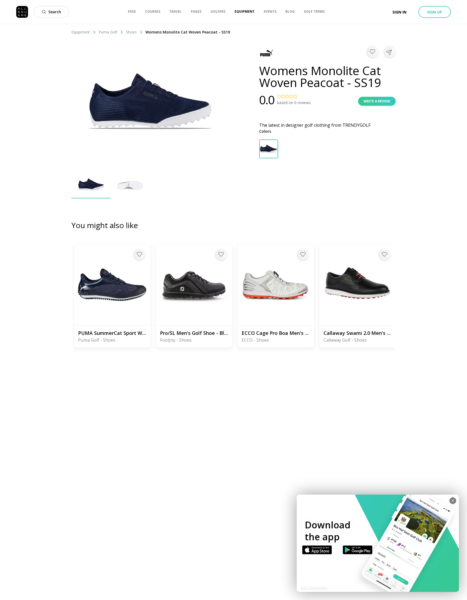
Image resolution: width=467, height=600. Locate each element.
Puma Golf (108, 32)
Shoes (131, 32)
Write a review (376, 101)
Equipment (80, 32)
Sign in (399, 12)
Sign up (434, 12)
